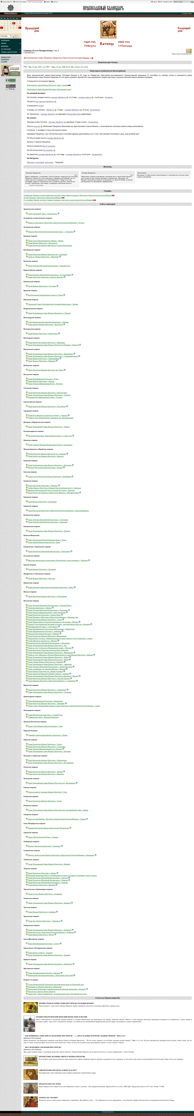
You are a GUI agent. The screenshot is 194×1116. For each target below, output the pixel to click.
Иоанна (86, 58)
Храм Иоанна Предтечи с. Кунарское (42, 501)
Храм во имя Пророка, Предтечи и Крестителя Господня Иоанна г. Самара (57, 819)
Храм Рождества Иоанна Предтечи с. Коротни (46, 456)
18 (13, 25)
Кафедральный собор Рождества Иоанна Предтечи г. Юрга (51, 587)
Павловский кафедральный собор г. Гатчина (45, 397)
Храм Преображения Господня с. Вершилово (45, 701)
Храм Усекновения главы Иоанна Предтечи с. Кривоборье (50, 354)
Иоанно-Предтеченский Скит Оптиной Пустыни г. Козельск (51, 490)
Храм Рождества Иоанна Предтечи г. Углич (45, 801)
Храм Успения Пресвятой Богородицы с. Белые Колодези (50, 666)
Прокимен (31, 162)
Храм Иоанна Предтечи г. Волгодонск (43, 333)
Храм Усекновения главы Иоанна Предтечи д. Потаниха (49, 465)
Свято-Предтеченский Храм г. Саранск (43, 837)
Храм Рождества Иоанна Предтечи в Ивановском (47, 636)
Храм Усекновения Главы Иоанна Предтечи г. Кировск (49, 903)
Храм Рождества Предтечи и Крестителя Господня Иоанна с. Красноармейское (58, 510)
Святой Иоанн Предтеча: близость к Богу (58, 1070)
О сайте (4, 62)
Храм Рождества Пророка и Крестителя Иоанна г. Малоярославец (53, 492)
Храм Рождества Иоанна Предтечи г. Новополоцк (47, 760)
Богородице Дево (74, 114)
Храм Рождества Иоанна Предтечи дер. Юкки (45, 370)
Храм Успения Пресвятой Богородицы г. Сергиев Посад (49, 605)
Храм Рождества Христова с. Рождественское (45, 277)
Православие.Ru (7, 1)
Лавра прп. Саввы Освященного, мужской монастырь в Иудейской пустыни (57, 994)
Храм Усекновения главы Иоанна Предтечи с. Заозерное (49, 930)
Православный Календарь (35, 1)
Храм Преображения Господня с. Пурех (43, 379)
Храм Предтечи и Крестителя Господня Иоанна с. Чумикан (51, 932)
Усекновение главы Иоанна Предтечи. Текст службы (47, 85)
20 (20, 25)
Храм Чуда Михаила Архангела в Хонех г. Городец (48, 415)
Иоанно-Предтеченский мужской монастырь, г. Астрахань (50, 231)
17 (10, 25)
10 (10, 23)
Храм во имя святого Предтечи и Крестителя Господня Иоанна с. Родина (56, 222)
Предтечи (50, 110)
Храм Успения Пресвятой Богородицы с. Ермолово (47, 522)
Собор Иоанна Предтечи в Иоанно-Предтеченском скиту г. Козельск (54, 488)
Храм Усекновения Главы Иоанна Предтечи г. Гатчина (49, 395)
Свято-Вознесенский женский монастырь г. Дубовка (48, 322)
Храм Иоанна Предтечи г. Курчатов (42, 569)
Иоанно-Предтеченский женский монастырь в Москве (61, 1017)
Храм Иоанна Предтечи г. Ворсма (41, 381)
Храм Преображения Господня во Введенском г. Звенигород (51, 629)
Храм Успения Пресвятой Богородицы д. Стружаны (48, 519)
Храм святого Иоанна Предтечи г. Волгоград (45, 324)
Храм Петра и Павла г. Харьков (40, 953)
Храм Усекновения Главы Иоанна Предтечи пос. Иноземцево (51, 783)
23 (7, 28)
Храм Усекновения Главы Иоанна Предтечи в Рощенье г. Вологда (53, 345)
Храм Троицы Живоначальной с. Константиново (47, 612)
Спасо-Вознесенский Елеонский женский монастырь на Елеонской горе (56, 984)
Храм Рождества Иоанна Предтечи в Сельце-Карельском (50, 245)
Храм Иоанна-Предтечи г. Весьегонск (42, 243)
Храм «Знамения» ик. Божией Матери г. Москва (46, 669)
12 (17, 23)
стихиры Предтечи (58, 97)
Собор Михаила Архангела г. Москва (42, 641)
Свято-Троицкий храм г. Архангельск (42, 213)
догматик (108, 97)
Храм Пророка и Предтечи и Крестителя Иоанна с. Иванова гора (53, 617)
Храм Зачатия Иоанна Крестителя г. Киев (44, 542)
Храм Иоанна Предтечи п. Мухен (41, 934)
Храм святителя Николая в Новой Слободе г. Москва (48, 674)
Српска (55, 1)
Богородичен (95, 110)
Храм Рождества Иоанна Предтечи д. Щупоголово (47, 392)
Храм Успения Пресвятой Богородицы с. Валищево (48, 610)
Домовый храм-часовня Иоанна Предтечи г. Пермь (47, 735)
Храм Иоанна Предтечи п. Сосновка (42, 286)
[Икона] (92, 58)
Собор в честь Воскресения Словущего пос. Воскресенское (50, 418)
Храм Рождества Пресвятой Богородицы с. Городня (48, 878)
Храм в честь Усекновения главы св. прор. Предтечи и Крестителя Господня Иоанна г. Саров (64, 706)
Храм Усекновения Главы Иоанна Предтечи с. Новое (48, 657)
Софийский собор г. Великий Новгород (43, 717)
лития (41, 105)
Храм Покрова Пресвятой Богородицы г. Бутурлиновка (49, 275)
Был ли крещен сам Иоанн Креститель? (43, 1047)
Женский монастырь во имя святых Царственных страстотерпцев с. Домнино (58, 560)
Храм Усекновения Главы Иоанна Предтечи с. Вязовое (49, 864)
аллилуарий (39, 162)
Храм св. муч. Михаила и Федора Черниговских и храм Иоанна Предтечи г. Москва (60, 655)
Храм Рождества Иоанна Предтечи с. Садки (45, 619)
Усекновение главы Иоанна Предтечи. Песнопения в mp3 (49, 89)
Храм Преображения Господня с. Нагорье (44, 973)
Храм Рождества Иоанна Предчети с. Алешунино (47, 690)
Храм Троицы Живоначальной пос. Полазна (45, 749)
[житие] (90, 58)
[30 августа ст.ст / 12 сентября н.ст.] (184, 32)
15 (4, 25)
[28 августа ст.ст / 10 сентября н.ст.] (32, 32)
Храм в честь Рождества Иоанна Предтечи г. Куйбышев (49, 476)
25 (13, 28)
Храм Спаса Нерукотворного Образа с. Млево (45, 241)
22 (4, 28)
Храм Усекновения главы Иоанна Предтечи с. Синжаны (49, 692)
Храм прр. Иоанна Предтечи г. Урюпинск (44, 921)
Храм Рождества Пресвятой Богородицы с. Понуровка (49, 551)
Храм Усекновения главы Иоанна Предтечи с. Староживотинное (53, 356)
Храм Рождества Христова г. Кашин (42, 873)
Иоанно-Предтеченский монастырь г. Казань (45, 467)
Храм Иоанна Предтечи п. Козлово (41, 885)
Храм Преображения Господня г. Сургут (43, 943)
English (48, 1)
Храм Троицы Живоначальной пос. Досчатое (45, 383)
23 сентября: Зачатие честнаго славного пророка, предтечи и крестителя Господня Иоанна (58, 200)
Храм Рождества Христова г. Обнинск (43, 485)
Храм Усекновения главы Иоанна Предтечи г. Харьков (49, 955)
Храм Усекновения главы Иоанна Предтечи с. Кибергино (50, 964)
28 (1, 30)
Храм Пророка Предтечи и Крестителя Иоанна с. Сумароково (52, 681)
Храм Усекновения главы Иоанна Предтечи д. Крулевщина (51, 762)
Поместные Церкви (20, 1)
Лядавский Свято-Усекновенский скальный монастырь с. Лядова (53, 304)
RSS (161, 1)
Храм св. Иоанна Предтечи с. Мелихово (43, 257)
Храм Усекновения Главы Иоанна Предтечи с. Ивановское (50, 652)
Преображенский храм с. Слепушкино (43, 626)
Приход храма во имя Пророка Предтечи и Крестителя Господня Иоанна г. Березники (61, 855)
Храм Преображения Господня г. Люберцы (44, 631)
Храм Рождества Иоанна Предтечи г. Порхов (45, 771)
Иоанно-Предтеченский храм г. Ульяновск (44, 846)
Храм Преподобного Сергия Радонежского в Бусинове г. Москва (53, 622)
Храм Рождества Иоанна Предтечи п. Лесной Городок (49, 678)
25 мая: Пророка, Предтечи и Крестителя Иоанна (42, 197)
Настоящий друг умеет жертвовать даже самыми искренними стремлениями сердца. (67, 1073)
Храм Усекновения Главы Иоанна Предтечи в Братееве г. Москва (53, 676)
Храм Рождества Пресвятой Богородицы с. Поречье (48, 880)
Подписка (5, 59)
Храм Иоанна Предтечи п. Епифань (42, 912)
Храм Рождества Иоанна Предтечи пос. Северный (47, 254)
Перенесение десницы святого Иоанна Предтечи (62, 1056)
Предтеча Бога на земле (50, 1084)
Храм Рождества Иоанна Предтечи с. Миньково (46, 342)
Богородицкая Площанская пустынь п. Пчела (45, 295)
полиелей (36, 126)
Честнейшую (48, 150)
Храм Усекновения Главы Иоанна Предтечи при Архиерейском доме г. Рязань (58, 810)
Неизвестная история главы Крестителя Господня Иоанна (66, 1003)
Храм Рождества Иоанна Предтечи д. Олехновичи (47, 596)
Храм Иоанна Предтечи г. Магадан (41, 578)
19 (17, 25)
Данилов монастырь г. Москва (40, 608)
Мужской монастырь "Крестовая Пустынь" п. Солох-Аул (50, 436)
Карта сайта (168, 1)
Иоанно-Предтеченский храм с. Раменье (43, 634)
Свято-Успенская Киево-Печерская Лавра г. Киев (47, 540)
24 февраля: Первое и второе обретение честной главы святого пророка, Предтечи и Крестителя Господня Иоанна (67, 195)
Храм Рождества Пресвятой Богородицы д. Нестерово (49, 643)
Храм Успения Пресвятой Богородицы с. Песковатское (49, 266)
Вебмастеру (6, 57)
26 (17, 28)
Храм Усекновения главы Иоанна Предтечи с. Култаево (49, 751)
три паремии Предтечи (44, 101)
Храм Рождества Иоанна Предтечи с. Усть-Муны (47, 406)
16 (7, 25)
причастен (49, 162)
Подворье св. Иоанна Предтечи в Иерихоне (45, 987)
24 (10, 28)
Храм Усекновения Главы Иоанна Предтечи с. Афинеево (50, 664)
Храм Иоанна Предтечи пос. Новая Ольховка (45, 671)
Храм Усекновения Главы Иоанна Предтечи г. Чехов (48, 659)
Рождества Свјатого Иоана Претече (41, 991)
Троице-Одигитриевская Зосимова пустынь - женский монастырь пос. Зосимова (59, 624)
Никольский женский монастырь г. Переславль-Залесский (50, 975)
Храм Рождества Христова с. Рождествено (44, 615)
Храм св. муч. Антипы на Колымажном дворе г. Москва (49, 648)
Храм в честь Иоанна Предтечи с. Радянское (45, 894)
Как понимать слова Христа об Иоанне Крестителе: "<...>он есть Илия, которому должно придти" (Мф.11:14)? (75, 1036)
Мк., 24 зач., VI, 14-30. (79, 66)
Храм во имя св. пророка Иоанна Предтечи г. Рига (47, 792)
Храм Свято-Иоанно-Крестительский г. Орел (45, 726)
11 (13, 23)
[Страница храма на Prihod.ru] (58, 213)
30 (7, 30)
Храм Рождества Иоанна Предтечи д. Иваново (46, 774)
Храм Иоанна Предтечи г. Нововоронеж (43, 358)
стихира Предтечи (72, 110)
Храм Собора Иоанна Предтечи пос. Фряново (45, 662)
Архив (155, 1)
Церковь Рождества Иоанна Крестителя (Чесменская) (48, 828)
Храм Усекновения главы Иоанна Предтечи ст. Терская (49, 313)
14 (1, 25)
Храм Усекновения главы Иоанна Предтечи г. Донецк (49, 427)
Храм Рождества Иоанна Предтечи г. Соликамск (47, 746)
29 (4, 30)
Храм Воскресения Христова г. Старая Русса (45, 715)
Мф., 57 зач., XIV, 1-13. (37, 66)
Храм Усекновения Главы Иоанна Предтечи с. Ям (47, 645)
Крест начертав (48, 146)
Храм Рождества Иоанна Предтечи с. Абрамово (46, 703)
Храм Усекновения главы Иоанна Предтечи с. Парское (49, 531)
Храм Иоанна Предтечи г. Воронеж (41, 361)
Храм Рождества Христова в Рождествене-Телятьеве (48, 650)
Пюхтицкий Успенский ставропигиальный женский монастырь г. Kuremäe (57, 989)
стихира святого (84, 97)
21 (1, 28)
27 (19, 28)
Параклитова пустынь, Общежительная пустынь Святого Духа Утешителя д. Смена (60, 638)
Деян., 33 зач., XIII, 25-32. (61, 66)
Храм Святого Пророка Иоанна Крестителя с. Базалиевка (50, 445)
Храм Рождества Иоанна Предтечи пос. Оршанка (47, 454)
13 (20, 23)
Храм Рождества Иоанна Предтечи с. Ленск (45, 744)
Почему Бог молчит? (48, 1097)
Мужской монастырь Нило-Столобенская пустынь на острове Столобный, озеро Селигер (62, 875)
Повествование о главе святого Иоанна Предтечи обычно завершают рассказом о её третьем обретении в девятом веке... (80, 1006)
